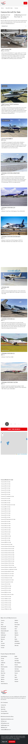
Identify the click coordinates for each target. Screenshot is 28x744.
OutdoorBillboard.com (6, 729)
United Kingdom (18, 666)
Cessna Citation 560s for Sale (7, 556)
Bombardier (3, 628)
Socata (2, 647)
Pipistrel (16, 635)
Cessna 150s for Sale (5, 486)
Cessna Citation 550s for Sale (7, 554)
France (16, 673)
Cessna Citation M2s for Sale (7, 571)
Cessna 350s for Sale (5, 525)
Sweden (16, 681)
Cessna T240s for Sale (6, 602)
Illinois (2, 664)
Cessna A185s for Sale (6, 542)
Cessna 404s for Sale (6, 531)
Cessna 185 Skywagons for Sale (8, 504)
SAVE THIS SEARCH (14, 429)
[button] (7, 443)
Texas (2, 660)
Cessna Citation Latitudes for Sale (8, 567)
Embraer (3, 645)
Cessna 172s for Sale (5, 492)
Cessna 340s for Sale (5, 523)
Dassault (3, 637)
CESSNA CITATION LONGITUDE (10, 173)
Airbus (16, 630)
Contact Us (3, 705)
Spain (16, 677)
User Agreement (4, 713)
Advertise (3, 709)
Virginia (2, 668)
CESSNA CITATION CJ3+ (8, 207)
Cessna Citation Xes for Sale (7, 575)
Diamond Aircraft (4, 630)
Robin (16, 639)
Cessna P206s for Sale (6, 586)
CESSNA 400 (5, 287)
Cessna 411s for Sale (5, 534)
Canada (2, 675)
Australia (17, 660)
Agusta (16, 632)
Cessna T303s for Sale (6, 604)
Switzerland (17, 671)
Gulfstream (3, 635)
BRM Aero (17, 641)
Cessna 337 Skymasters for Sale (8, 519)
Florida (2, 658)
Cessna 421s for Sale (5, 540)
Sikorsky (16, 645)
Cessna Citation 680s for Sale (7, 561)
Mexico (2, 681)
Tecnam (3, 643)
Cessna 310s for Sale (5, 517)
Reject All (4, 741)
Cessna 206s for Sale (5, 511)
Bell (2, 641)
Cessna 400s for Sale (6, 527)
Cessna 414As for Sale (6, 536)
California (3, 662)
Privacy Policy (4, 711)
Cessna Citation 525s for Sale (7, 552)
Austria (16, 679)
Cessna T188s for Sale (6, 598)
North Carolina (4, 666)
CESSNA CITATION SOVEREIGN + (11, 236)
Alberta (2, 679)
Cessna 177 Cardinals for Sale (7, 496)
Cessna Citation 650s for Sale (7, 559)
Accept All (12, 741)
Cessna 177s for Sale (5, 498)
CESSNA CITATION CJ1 (8, 319)
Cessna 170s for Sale (5, 490)
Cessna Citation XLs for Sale (7, 573)
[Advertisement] (14, 406)
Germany (17, 668)
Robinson (3, 632)
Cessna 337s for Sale (5, 521)
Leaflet (18, 454)
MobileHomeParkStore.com (7, 719)
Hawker (16, 620)
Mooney (3, 639)
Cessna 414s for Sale (5, 538)
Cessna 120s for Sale (5, 481)
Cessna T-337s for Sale (6, 596)
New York (3, 673)
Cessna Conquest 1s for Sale (7, 579)
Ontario (2, 677)
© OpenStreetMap (23, 454)
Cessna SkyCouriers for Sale (7, 594)
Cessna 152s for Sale (5, 488)
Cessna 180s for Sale (5, 500)
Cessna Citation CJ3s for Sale (7, 563)
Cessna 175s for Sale (5, 494)
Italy (16, 675)
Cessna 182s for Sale (5, 502)
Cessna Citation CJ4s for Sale (7, 565)
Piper (2, 624)
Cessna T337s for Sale (6, 607)
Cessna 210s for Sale (5, 515)
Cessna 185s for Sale (5, 506)
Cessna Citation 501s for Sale (7, 548)
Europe (16, 664)
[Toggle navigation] (25, 3)
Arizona (2, 671)
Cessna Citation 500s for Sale (7, 546)
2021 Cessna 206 (6, 49)
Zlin (15, 637)
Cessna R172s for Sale (6, 590)
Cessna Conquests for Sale (7, 581)
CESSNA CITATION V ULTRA (9, 382)
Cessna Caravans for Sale (6, 544)
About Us (3, 707)
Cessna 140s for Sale (5, 483)
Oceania (16, 658)
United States (4, 656)
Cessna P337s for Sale (6, 588)
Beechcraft (3, 626)
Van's (16, 628)
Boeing (16, 622)
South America (4, 683)
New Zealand (17, 662)
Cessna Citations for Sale (6, 577)
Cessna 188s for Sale (5, 508)
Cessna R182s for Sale (6, 592)
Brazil (16, 656)
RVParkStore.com (5, 723)
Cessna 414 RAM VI (7, 138)
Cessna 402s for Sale (5, 529)
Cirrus (2, 622)
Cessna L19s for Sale (5, 584)
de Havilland (17, 643)
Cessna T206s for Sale (6, 600)
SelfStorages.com (5, 725)
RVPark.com (4, 721)
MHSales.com (4, 727)
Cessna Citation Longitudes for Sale (9, 569)
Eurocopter (17, 624)
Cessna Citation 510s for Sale (7, 550)
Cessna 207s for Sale (5, 513)
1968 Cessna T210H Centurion (10, 104)
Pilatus (16, 626)
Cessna (2, 620)
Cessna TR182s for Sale (6, 609)
